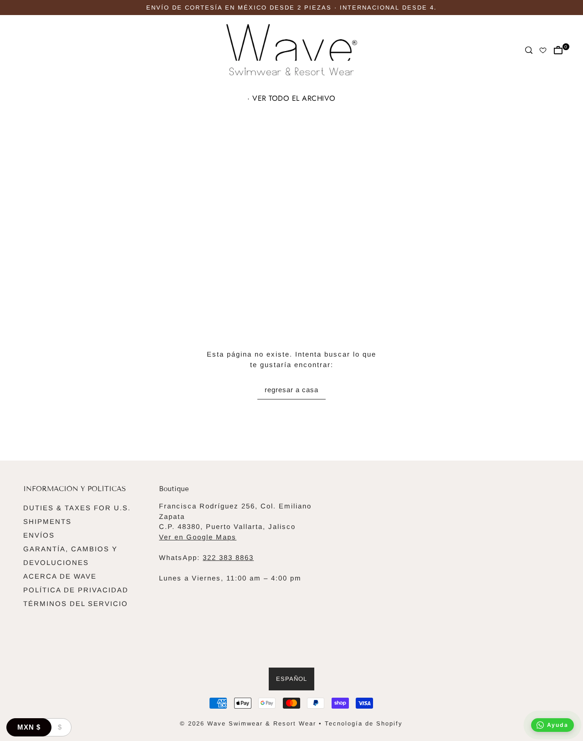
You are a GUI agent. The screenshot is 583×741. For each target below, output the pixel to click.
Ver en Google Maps (197, 537)
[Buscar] (529, 50)
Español (291, 678)
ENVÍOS (39, 535)
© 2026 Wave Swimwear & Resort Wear (248, 723)
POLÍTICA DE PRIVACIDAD (75, 590)
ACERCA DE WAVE (60, 576)
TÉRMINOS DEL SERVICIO (75, 603)
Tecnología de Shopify (364, 723)
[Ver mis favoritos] (543, 50)
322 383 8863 (228, 557)
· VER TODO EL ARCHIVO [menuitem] (291, 98)
